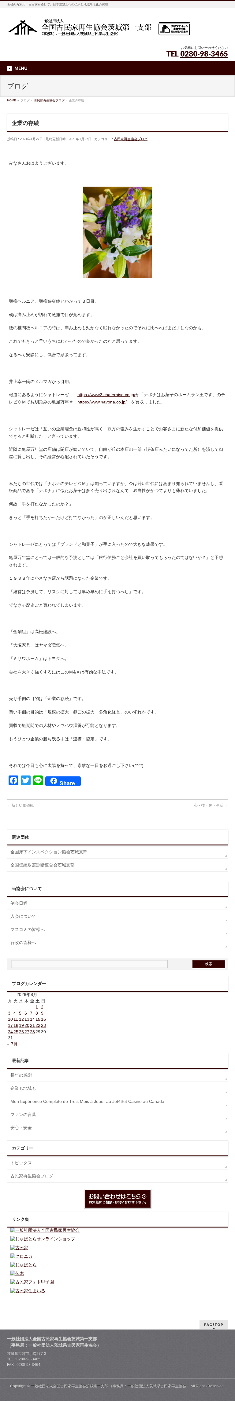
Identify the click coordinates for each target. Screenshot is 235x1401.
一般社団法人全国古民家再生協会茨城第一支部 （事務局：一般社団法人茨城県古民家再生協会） (110, 1386)
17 (10, 1025)
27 (26, 1031)
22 (37, 1025)
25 (15, 1031)
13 (26, 1019)
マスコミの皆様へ (27, 929)
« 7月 (12, 1044)
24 (10, 1031)
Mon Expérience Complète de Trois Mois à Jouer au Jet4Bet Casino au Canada (87, 1101)
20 (26, 1025)
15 (37, 1019)
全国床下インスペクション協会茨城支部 (49, 851)
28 (32, 1031)
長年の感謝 (21, 1075)
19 (21, 1025)
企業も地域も (23, 1088)
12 (21, 1019)
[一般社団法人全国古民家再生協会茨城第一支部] (99, 29)
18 (15, 1025)
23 (43, 1025)
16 (43, 1019)
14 (32, 1019)
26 (21, 1031)
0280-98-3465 (204, 53)
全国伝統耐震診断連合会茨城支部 (42, 865)
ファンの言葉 (23, 1114)
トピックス (21, 1162)
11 (15, 1019)
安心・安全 (21, 1127)
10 (10, 1019)
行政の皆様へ (23, 942)
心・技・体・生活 (211, 805)
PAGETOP (213, 1324)
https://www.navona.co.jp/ (102, 402)
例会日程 (19, 903)
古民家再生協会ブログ (130, 139)
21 (32, 1025)
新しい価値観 (20, 805)
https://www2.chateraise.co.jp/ (106, 394)
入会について (23, 916)
